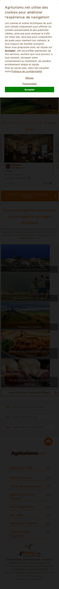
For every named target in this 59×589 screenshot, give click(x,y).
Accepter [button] (29, 89)
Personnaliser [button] (29, 83)
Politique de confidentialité (26, 71)
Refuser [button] (29, 77)
